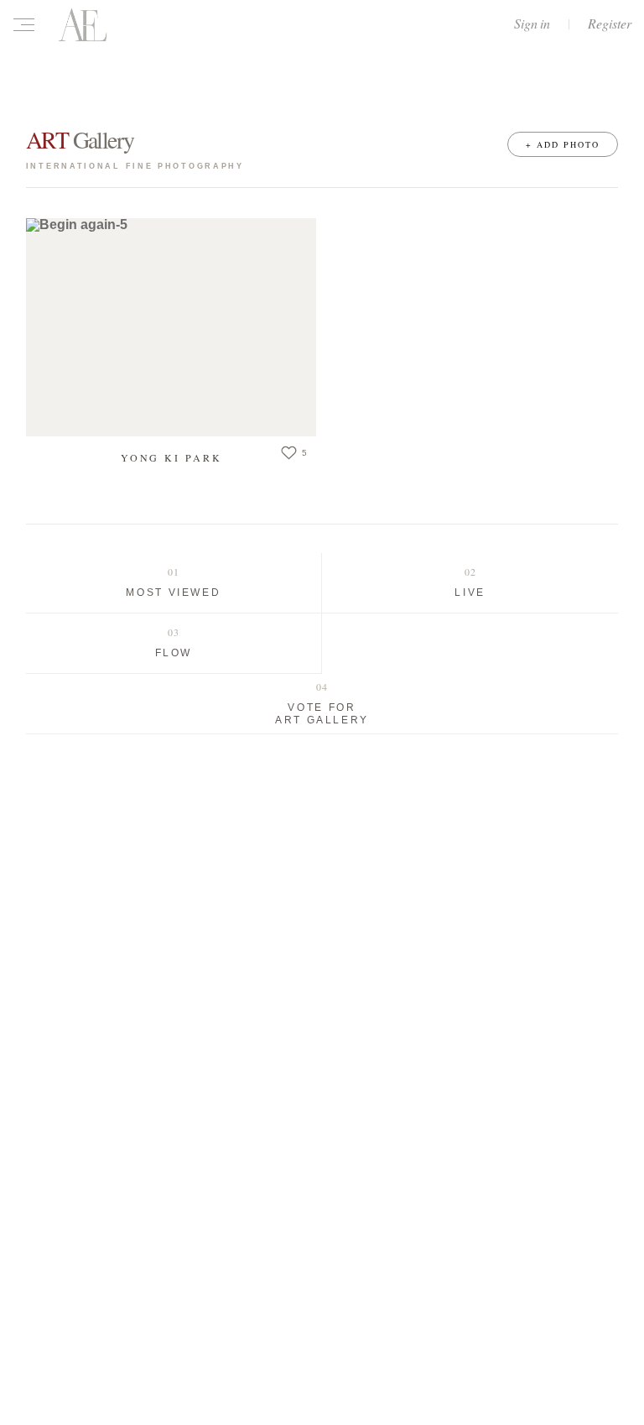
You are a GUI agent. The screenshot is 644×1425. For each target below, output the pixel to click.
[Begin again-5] (171, 327)
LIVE (470, 592)
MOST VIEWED (173, 592)
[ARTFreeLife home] (83, 24)
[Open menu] (27, 24)
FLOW (174, 653)
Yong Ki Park (171, 457)
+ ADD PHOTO (563, 144)
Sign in (532, 23)
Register (609, 23)
